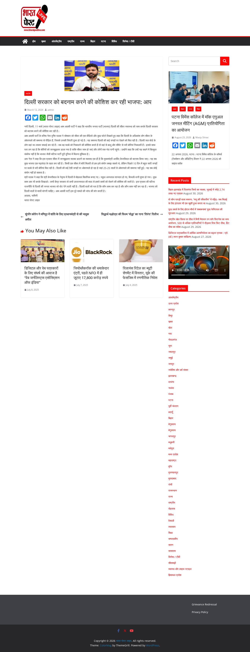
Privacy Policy (200, 612)
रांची (170, 484)
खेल (170, 327)
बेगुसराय (172, 424)
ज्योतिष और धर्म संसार (178, 370)
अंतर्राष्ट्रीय (57, 41)
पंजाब (170, 394)
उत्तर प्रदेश (173, 303)
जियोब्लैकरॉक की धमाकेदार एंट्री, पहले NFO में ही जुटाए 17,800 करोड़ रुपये (91, 273)
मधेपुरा (171, 448)
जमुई (170, 357)
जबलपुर (172, 351)
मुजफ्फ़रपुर (173, 472)
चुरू (170, 345)
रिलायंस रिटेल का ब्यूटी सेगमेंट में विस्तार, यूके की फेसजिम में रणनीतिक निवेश (140, 273)
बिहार (92, 41)
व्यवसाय (172, 526)
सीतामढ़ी (172, 563)
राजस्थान (172, 490)
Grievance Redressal (204, 604)
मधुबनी (171, 442)
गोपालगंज (172, 339)
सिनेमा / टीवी (128, 41)
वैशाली (171, 520)
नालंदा (171, 388)
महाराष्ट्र (172, 460)
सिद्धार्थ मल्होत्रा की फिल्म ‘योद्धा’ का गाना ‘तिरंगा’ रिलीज (129, 214)
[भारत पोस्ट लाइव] (25, 41)
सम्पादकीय (173, 538)
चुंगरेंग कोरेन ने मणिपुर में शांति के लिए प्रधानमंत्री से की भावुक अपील (57, 216)
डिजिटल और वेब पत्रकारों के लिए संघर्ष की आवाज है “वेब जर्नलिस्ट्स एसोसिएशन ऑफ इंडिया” (41, 275)
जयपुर (171, 363)
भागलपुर (172, 436)
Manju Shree (201, 137)
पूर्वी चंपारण (173, 406)
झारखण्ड (172, 376)
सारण (170, 545)
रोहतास (171, 508)
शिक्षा (198, 109)
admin (51, 109)
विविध (114, 41)
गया (170, 333)
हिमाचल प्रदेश (174, 575)
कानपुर (171, 309)
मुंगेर (170, 466)
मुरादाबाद (172, 478)
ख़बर (43, 41)
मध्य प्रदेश (173, 454)
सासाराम (172, 551)
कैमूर (170, 315)
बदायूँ (170, 412)
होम (34, 41)
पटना (103, 41)
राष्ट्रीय (71, 41)
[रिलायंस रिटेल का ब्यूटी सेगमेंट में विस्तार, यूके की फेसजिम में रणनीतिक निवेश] (141, 242)
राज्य (82, 41)
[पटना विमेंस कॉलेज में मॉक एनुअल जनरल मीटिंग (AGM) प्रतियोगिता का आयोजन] (198, 87)
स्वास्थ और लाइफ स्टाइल (179, 569)
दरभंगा (171, 382)
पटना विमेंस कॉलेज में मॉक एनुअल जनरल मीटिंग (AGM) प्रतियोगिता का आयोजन (198, 123)
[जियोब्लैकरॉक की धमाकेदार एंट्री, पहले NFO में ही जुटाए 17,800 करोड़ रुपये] (92, 242)
